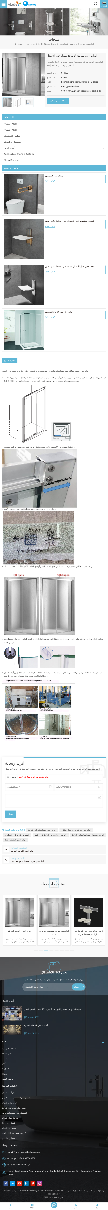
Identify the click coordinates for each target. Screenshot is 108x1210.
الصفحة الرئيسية (9, 1048)
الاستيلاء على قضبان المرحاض (14, 1113)
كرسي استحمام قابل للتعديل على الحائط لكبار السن (69, 221)
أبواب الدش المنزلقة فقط (15, 839)
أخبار (4, 1063)
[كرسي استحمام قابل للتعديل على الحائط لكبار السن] (24, 239)
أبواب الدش (30, 44)
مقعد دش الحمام (9, 1128)
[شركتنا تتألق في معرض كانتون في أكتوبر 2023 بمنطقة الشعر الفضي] (12, 1013)
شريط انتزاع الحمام (10, 1118)
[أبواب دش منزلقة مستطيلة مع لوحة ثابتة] (19, 912)
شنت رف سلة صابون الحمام (88, 931)
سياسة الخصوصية (91, 1190)
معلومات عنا (7, 1053)
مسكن (19, 44)
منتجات (5, 1058)
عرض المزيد (50, 180)
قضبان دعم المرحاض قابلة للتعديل (16, 1097)
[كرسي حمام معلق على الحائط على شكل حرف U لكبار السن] (54, 912)
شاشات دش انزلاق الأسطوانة (17, 835)
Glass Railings (11, 160)
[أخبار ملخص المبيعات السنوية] (12, 1030)
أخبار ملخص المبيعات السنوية (36, 1025)
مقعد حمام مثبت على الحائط (14, 1108)
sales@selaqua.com (30, 1152)
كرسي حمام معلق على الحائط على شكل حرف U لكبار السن (54, 932)
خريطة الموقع (8, 1079)
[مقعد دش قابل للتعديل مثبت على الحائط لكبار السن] (24, 285)
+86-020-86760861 (16, 1164)
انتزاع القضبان (10, 124)
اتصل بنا (5, 1068)
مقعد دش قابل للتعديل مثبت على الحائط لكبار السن (69, 266)
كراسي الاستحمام (12, 136)
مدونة (4, 1073)
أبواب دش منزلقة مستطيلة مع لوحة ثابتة (19, 932)
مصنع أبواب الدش (9, 1092)
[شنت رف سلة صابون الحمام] (88, 912)
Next (104, 924)
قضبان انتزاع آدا (8, 1123)
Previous (3, 924)
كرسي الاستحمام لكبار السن (14, 1133)
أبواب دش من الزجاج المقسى (59, 312)
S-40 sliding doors (47, 44)
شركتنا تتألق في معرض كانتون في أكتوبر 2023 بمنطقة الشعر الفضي (52, 1009)
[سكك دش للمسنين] (24, 194)
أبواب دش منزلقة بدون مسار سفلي (76, 830)
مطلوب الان (55, 100)
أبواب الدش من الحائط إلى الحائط (42, 830)
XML (80, 1190)
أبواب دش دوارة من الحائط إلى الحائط (88, 835)
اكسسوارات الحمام (13, 142)
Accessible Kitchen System (19, 154)
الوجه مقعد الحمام (9, 1102)
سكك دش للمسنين (54, 175)
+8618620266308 (27, 1158)
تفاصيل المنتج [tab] (9, 360)
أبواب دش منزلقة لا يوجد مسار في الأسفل (33, 777)
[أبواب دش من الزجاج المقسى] (24, 330)
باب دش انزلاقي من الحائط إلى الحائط (51, 835)
